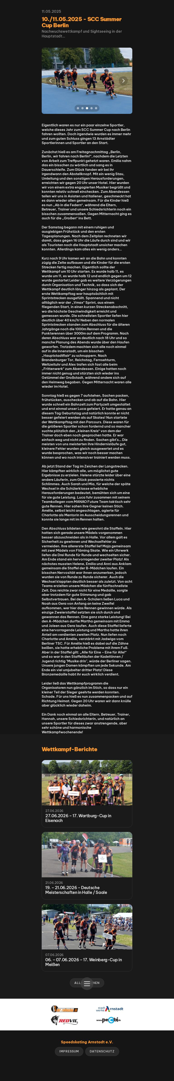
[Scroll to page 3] (87, 108)
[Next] (123, 80)
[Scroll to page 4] (91, 108)
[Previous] (50, 80)
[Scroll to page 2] (82, 108)
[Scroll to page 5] (96, 108)
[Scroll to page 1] (77, 108)
